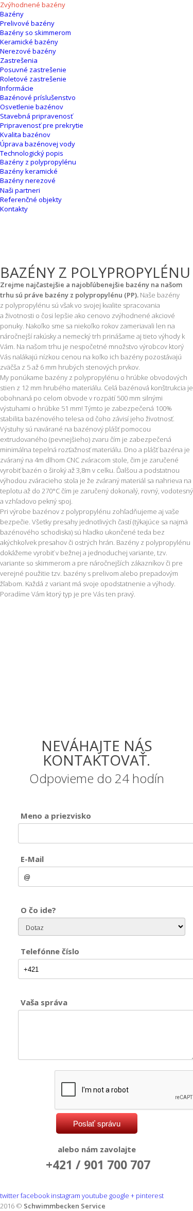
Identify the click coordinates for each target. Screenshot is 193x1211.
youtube (95, 1195)
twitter (9, 1195)
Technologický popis (31, 153)
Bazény (12, 14)
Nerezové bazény (28, 51)
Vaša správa (44, 1002)
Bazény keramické (29, 171)
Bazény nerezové (28, 180)
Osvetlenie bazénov (31, 106)
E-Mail (32, 859)
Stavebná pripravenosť (36, 116)
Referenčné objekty (31, 199)
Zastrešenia (19, 60)
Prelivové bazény (27, 23)
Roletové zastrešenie (33, 79)
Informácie (16, 88)
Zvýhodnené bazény (32, 4)
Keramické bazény (29, 41)
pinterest (150, 1195)
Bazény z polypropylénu (38, 162)
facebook (35, 1195)
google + (121, 1195)
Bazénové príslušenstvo (38, 97)
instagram (65, 1195)
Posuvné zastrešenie (33, 69)
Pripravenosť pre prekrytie (41, 125)
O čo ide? (38, 910)
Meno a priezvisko (56, 815)
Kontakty (14, 208)
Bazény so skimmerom (35, 32)
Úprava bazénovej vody (37, 143)
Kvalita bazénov (25, 134)
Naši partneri (20, 190)
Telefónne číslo (50, 951)
